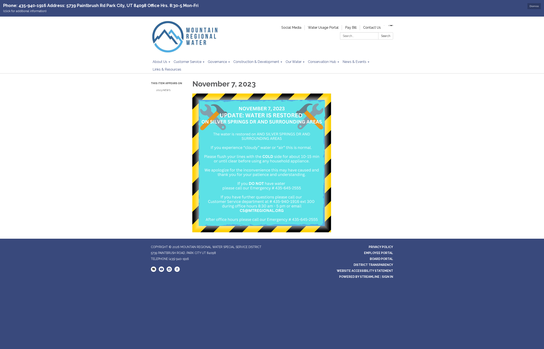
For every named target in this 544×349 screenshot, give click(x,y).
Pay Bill (351, 28)
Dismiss (534, 6)
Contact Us (372, 28)
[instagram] (169, 270)
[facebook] (177, 270)
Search (385, 36)
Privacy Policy (381, 247)
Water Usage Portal (323, 28)
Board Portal (381, 259)
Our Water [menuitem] (294, 62)
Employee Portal (378, 253)
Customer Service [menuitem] (187, 62)
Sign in (387, 276)
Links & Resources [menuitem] (167, 69)
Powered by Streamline (359, 276)
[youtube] (161, 270)
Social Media (291, 28)
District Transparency (373, 265)
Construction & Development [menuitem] (256, 62)
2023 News (163, 90)
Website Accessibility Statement (365, 270)
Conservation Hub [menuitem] (322, 62)
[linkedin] (153, 269)
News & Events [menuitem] (354, 62)
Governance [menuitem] (217, 62)
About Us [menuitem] (160, 62)
